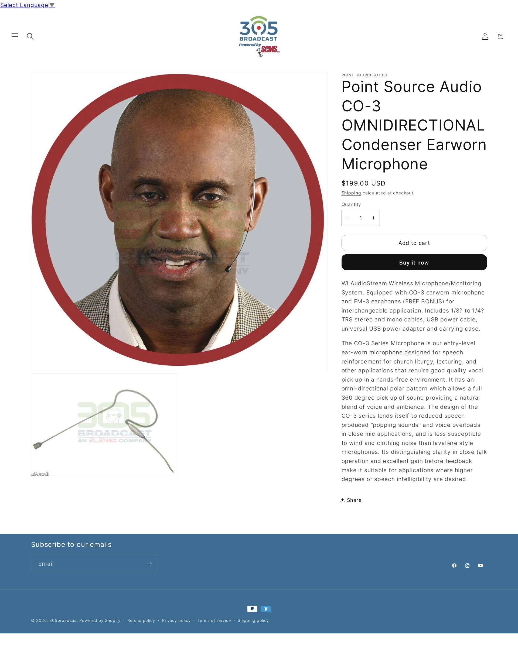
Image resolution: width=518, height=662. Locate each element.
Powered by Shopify (99, 620)
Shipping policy (253, 620)
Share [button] (354, 500)
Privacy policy (176, 620)
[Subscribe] (149, 564)
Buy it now (414, 262)
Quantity (351, 204)
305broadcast (63, 620)
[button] (14, 36)
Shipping (351, 192)
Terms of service (214, 620)
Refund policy (141, 620)
